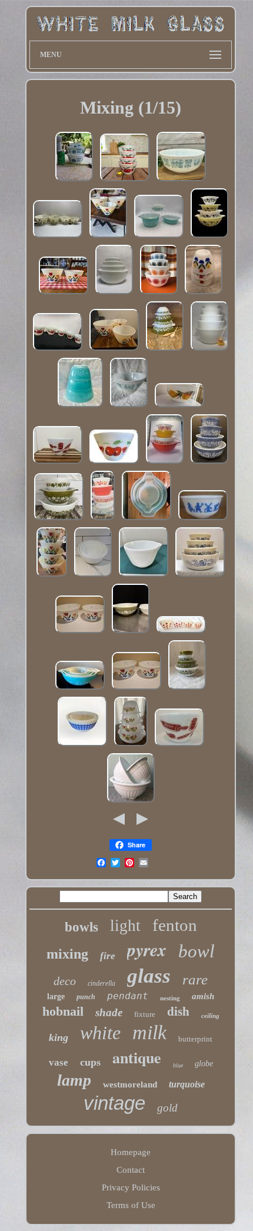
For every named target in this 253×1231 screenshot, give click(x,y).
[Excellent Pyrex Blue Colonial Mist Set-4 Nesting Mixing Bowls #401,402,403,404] (209, 463)
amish (203, 996)
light (125, 925)
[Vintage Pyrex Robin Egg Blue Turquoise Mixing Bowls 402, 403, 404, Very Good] (80, 406)
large (56, 996)
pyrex (147, 949)
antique (136, 1057)
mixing (67, 953)
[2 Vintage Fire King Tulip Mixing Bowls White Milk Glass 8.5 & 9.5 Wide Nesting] (80, 632)
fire (107, 955)
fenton (174, 925)
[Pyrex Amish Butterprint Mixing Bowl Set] (159, 237)
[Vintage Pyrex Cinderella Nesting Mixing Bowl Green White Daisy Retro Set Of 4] (130, 632)
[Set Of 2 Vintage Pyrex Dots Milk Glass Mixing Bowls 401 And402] (82, 745)
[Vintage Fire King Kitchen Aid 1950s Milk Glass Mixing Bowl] (58, 463)
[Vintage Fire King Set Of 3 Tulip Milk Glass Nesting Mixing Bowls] (203, 293)
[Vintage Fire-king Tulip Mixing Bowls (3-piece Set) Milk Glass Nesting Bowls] (108, 237)
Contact (130, 1170)
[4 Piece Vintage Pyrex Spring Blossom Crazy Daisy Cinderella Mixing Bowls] (165, 350)
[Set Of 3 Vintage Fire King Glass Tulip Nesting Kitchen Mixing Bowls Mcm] (114, 350)
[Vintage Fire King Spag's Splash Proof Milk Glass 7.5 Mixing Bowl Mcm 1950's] (179, 745)
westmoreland (130, 1084)
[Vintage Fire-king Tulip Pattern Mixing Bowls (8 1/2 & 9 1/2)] (63, 293)
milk (149, 1032)
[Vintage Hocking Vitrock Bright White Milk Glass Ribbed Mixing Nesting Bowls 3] (131, 802)
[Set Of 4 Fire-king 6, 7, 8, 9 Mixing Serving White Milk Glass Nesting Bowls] (93, 576)
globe (204, 1063)
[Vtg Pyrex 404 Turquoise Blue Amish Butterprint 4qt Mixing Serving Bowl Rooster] (181, 180)
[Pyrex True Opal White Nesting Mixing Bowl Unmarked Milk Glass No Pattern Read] (114, 293)
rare (195, 979)
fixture (144, 1014)
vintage (114, 1103)
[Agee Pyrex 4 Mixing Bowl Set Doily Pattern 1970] (159, 293)
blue (178, 1065)
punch (85, 997)
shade (108, 1012)
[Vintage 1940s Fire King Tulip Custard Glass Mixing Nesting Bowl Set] (51, 576)
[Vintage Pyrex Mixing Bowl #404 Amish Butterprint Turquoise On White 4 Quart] (129, 406)
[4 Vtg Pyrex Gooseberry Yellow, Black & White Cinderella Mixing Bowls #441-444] (209, 237)
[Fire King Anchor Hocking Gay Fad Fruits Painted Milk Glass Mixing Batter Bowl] (179, 406)
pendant (127, 996)
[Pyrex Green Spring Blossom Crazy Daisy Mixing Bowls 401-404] (187, 689)
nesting (170, 998)
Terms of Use (130, 1205)
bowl (196, 951)
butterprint (195, 1038)
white (100, 1032)
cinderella (101, 983)
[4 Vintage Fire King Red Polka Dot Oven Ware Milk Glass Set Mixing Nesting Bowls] (181, 632)
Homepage (131, 1152)
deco (65, 980)
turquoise (187, 1084)
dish (178, 1011)
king (58, 1037)
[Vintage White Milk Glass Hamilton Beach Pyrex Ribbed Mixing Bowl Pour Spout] (143, 576)
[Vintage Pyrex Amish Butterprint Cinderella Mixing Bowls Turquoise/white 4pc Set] (80, 689)
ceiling (210, 1015)
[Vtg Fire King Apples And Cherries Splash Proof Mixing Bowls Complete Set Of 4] (125, 180)
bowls (81, 927)
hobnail (63, 1011)
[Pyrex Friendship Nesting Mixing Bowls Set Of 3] (102, 519)
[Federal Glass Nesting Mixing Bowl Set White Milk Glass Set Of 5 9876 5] (209, 350)
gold (167, 1108)
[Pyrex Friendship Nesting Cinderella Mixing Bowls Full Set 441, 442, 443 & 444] (165, 463)
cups (90, 1062)
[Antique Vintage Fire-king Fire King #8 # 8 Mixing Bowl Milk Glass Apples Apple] (114, 463)
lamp (74, 1080)
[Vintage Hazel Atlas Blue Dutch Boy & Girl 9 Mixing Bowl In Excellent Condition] (203, 519)
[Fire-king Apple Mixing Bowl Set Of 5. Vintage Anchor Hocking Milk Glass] (58, 350)
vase (58, 1062)
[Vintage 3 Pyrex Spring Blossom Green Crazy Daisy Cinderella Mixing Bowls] (59, 519)
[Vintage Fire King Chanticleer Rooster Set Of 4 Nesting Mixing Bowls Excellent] (131, 745)
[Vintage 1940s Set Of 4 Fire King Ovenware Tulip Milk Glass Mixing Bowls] (58, 237)
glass (149, 975)
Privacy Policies (131, 1187)
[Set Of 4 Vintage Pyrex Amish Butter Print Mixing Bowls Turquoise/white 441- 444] (146, 519)
